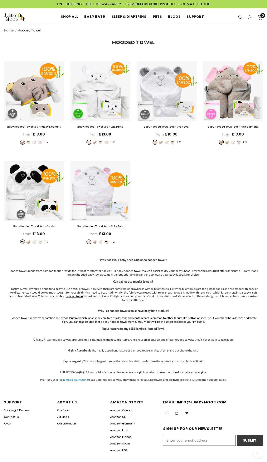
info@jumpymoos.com (202, 402)
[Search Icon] (240, 17)
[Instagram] (176, 413)
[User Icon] (250, 17)
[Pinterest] (186, 413)
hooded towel (74, 296)
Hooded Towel (29, 30)
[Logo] (18, 17)
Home (9, 30)
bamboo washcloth (74, 380)
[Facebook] (167, 413)
